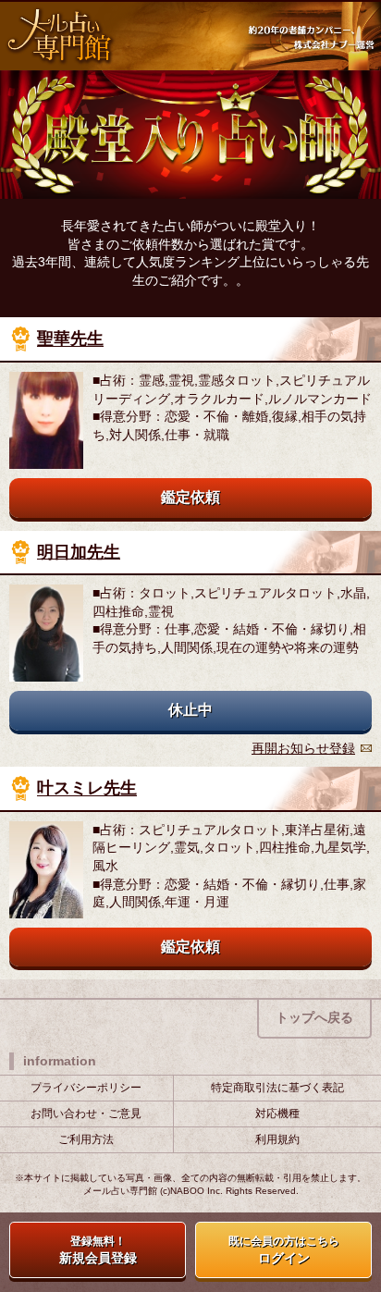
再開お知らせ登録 (303, 748)
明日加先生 (78, 552)
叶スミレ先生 (87, 789)
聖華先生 (70, 339)
